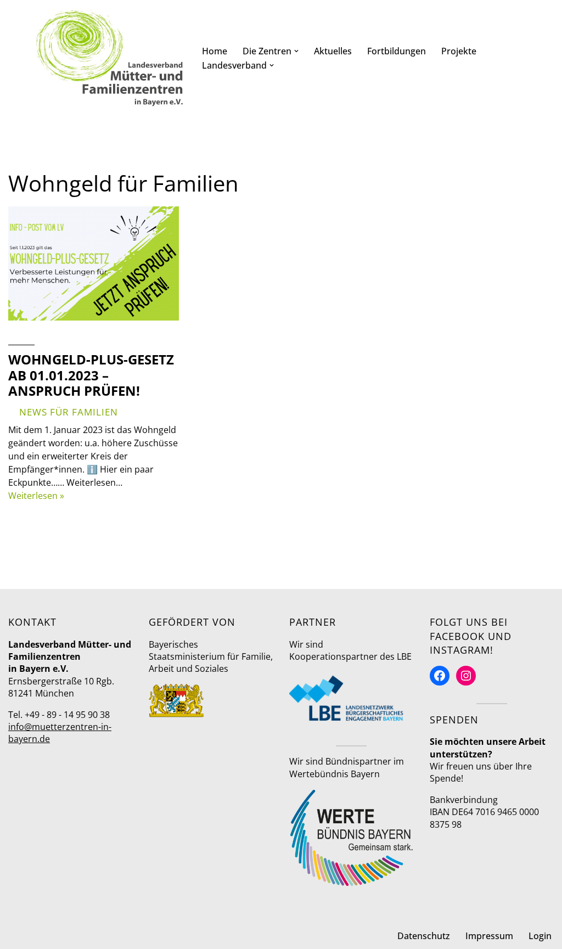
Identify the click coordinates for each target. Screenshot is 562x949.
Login (540, 936)
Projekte (458, 51)
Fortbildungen (396, 51)
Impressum (489, 936)
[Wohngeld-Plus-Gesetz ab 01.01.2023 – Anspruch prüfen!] (93, 263)
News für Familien (68, 412)
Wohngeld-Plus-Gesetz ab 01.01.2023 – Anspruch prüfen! (91, 375)
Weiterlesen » (36, 495)
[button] (296, 51)
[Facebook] (439, 676)
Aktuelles (333, 51)
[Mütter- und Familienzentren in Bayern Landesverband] (109, 58)
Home (214, 51)
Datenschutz (423, 936)
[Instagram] (466, 676)
